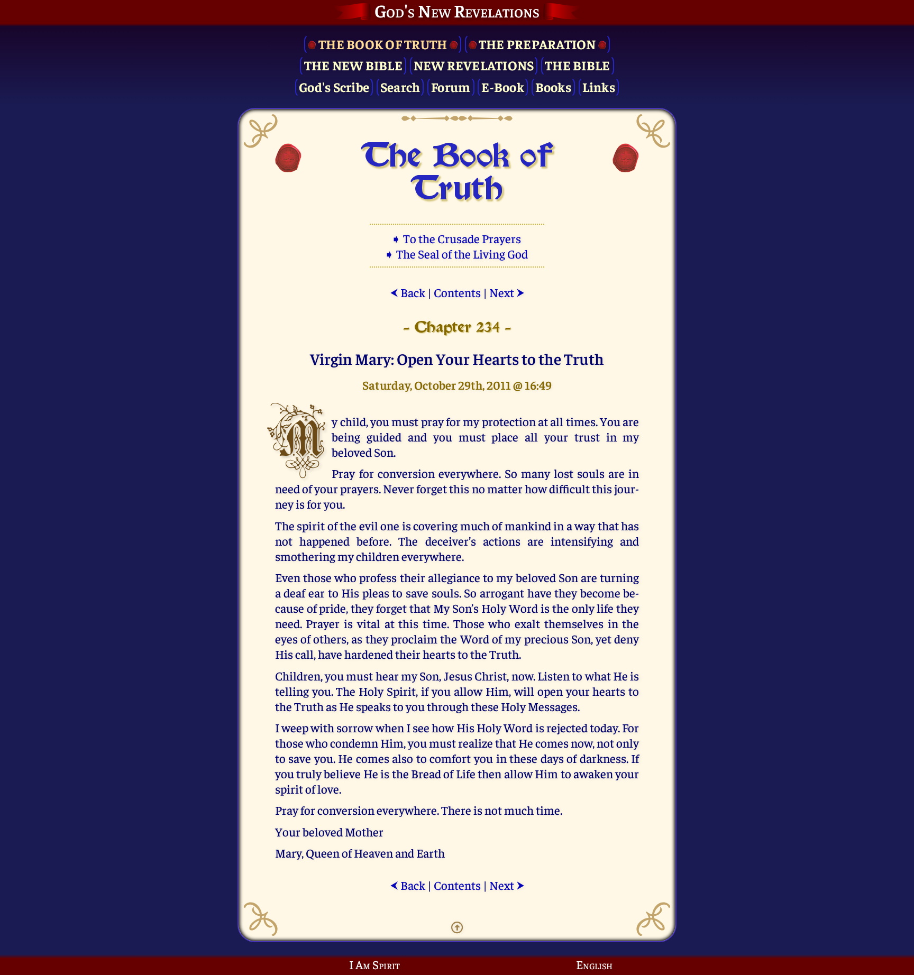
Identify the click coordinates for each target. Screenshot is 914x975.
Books (553, 86)
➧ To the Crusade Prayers (457, 238)
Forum (450, 86)
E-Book (502, 86)
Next (507, 292)
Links (598, 86)
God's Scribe (334, 86)
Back (407, 292)
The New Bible (353, 65)
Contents (457, 292)
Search (400, 86)
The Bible (577, 65)
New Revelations (474, 65)
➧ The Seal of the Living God (457, 253)
